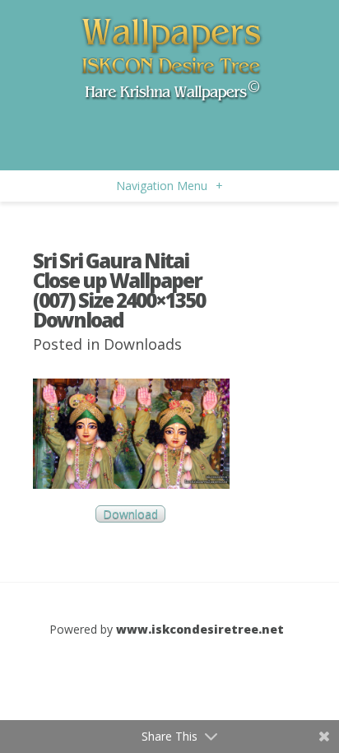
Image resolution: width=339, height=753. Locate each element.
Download (130, 514)
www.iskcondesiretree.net (200, 629)
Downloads (143, 344)
